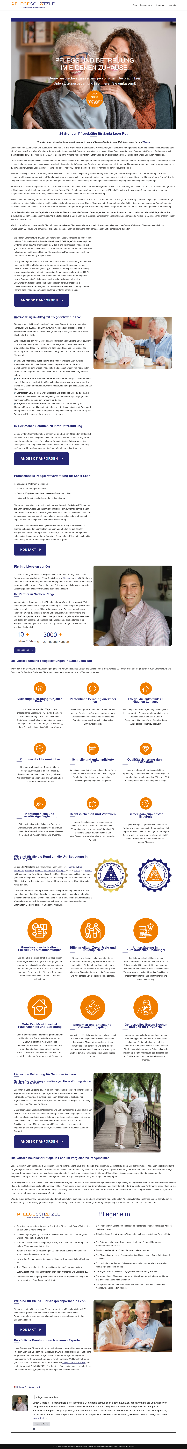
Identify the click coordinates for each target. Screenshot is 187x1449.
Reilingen (29, 870)
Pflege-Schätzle (63, 1380)
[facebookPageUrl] (34, 1429)
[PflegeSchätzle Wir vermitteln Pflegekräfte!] (33, 5)
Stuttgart (66, 578)
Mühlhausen (49, 870)
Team (85, 1446)
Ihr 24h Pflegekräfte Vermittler (92, 1380)
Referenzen (105, 1446)
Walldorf (88, 870)
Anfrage (116, 1446)
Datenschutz (79, 1446)
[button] (151, 5)
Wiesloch (39, 870)
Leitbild (91, 1446)
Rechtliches (71, 1446)
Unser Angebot (123, 1446)
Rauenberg (72, 867)
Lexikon (131, 1446)
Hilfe (111, 1446)
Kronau (77, 870)
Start (135, 5)
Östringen (60, 870)
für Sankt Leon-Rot (121, 1380)
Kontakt (172, 5)
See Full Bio (39, 1418)
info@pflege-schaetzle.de (73, 1362)
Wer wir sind (97, 1446)
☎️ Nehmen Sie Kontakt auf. (26, 1387)
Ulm (77, 578)
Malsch (146, 142)
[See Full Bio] (46, 1418)
